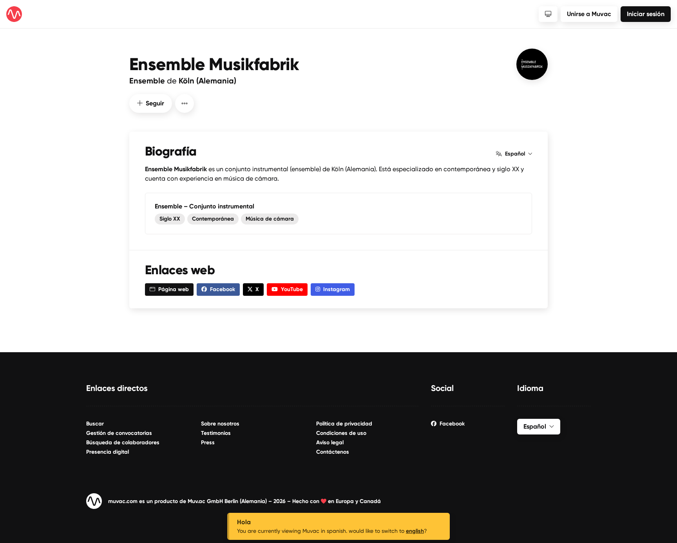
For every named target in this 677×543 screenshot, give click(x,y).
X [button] (257, 289)
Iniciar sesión (645, 14)
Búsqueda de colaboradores (122, 442)
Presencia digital (107, 452)
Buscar (95, 423)
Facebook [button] (222, 289)
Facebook (452, 423)
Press (208, 442)
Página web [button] (173, 289)
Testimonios (216, 433)
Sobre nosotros (220, 423)
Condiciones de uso (341, 433)
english (415, 531)
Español (515, 154)
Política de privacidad (344, 423)
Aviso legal (330, 442)
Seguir (155, 103)
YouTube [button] (292, 289)
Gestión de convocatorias (119, 433)
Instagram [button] (336, 289)
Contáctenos (332, 452)
